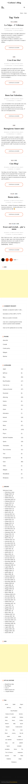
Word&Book (6, 473)
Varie (14, 56)
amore (6, 704)
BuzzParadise (6, 381)
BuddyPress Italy (9, 684)
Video (4, 465)
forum (13, 720)
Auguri (21, 704)
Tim (22, 749)
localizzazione (19, 726)
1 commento (19, 100)
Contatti (5, 344)
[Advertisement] (14, 284)
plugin (19, 736)
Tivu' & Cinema (14, 21)
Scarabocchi (20, 739)
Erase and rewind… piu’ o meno (14, 228)
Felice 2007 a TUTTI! (15, 313)
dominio (21, 714)
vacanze (7, 755)
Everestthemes (13, 782)
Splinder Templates (8, 437)
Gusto (4, 409)
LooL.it (7, 687)
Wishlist (5, 356)
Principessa (9, 30)
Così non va (6, 385)
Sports (4, 441)
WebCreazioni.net (9, 689)
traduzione (20, 752)
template (19, 746)
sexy (6, 742)
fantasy (21, 717)
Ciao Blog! (14, 164)
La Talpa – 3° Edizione (14, 25)
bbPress (5, 373)
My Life (12, 193)
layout (21, 723)
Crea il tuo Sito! (14, 60)
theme (15, 749)
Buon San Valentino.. (14, 95)
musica (13, 733)
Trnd (4, 453)
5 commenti (17, 169)
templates (7, 749)
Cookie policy (6, 348)
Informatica (6, 413)
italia (14, 723)
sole (13, 742)
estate (6, 717)
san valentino (8, 739)
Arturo (11, 169)
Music (4, 425)
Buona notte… (14, 197)
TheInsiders (6, 445)
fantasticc (5, 309)
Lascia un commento (18, 30)
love (6, 730)
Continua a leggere (14, 47)
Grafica (5, 405)
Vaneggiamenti (7, 457)
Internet (5, 417)
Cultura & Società (9, 714)
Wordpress (5, 477)
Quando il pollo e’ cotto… (16, 309)
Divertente (5, 393)
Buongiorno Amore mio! (14, 129)
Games (5, 401)
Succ (15, 259)
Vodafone (9, 758)
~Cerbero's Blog (14, 3)
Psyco (4, 433)
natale (8, 736)
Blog (12, 160)
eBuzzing (5, 397)
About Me (5, 340)
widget (19, 758)
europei (13, 717)
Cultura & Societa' (7, 389)
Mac (14, 730)
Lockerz (5, 421)
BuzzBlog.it (8, 686)
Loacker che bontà (12, 317)
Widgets (5, 352)
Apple (4, 369)
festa (6, 720)
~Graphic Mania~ (9, 691)
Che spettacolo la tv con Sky (14, 327)
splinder (21, 742)
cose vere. (5, 321)
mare (21, 730)
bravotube (5, 313)
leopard (7, 726)
